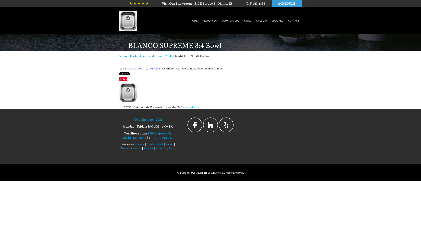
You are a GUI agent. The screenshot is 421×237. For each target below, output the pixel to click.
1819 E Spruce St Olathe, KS (197, 3)
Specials (277, 20)
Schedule (286, 3)
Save (125, 79)
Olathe (141, 144)
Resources (209, 20)
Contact (293, 20)
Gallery (261, 20)
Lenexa (169, 144)
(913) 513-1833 (255, 3)
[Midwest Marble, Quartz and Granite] (128, 20)
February (128, 68)
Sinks (247, 20)
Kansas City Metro (166, 148)
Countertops (230, 20)
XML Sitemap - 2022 (148, 119)
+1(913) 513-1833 (163, 137)
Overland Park (155, 144)
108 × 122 (154, 68)
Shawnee (125, 148)
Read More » (190, 107)
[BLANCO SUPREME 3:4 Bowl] (128, 92)
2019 (140, 68)
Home (194, 20)
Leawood (136, 148)
